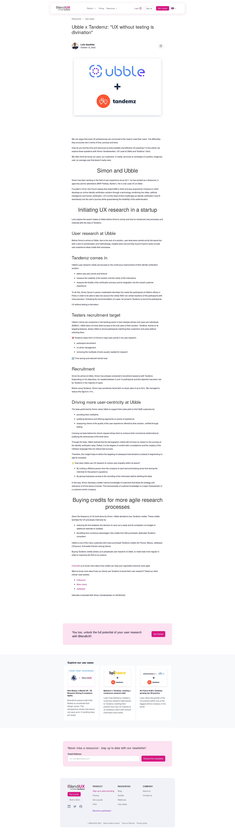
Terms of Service (128, 823)
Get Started (158, 634)
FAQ (95, 804)
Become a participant (102, 810)
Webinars (122, 800)
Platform (90, 8)
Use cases (122, 804)
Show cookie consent (111, 823)
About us (147, 791)
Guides (121, 795)
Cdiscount (81, 580)
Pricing (101, 8)
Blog (120, 791)
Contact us (147, 795)
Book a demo (75, 799)
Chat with (76, 565)
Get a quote (162, 8)
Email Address (74, 754)
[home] (63, 8)
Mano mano (82, 584)
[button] (91, 8)
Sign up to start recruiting (103, 791)
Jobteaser (81, 588)
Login (136, 8)
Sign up (149, 8)
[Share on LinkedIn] (161, 46)
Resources (110, 8)
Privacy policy (142, 823)
